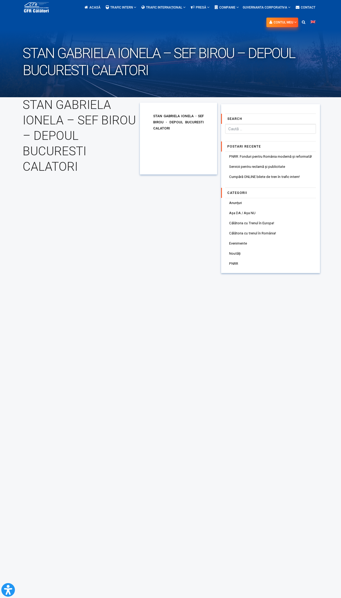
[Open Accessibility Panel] (8, 590)
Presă (201, 7)
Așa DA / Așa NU (242, 213)
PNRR (233, 264)
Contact (308, 7)
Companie (227, 7)
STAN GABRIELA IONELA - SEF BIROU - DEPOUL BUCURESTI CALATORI (178, 122)
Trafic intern (122, 7)
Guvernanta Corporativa (265, 7)
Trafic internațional (164, 7)
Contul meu (284, 22)
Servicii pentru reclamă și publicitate (257, 167)
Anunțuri (235, 203)
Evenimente (238, 243)
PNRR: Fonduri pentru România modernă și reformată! (270, 156)
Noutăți (235, 253)
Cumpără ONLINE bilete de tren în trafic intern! (264, 177)
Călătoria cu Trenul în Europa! (251, 223)
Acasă (94, 7)
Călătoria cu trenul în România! (252, 233)
